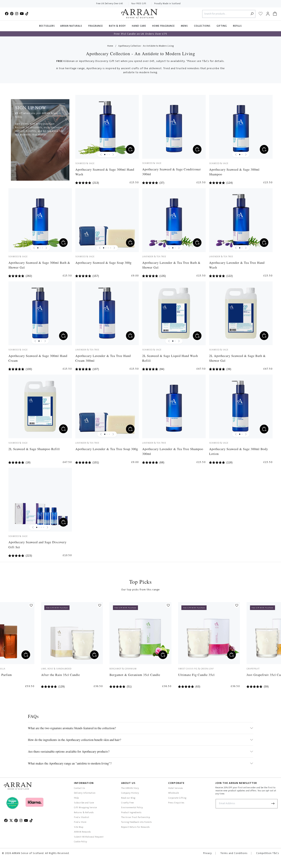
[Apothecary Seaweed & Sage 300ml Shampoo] (241, 127)
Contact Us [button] (79, 788)
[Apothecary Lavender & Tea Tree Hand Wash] (241, 220)
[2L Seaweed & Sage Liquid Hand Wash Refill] (174, 313)
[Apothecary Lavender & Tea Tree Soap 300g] (107, 406)
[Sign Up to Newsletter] (273, 803)
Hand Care (139, 26)
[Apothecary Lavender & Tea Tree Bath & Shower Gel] (174, 220)
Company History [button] (130, 793)
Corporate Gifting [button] (177, 798)
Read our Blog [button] (128, 798)
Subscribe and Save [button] (84, 803)
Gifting (222, 26)
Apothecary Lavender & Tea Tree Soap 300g (106, 449)
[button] (275, 13)
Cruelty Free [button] (127, 803)
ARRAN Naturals (71, 26)
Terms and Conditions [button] (234, 853)
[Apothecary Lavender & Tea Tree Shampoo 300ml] (174, 406)
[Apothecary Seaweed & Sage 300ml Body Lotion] (241, 406)
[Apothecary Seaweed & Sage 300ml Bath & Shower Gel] (40, 220)
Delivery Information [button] (85, 793)
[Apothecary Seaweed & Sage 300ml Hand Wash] (107, 127)
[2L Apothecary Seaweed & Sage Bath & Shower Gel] (241, 313)
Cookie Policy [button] (80, 842)
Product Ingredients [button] (131, 813)
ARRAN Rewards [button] (82, 832)
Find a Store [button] (80, 822)
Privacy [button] (207, 853)
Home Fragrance (163, 26)
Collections (202, 26)
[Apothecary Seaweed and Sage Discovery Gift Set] (40, 500)
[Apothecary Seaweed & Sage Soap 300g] (107, 220)
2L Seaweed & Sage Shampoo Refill (34, 449)
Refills (237, 26)
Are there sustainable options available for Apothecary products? (68, 751)
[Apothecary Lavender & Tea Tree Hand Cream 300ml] (107, 313)
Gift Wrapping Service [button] (85, 808)
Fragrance (96, 26)
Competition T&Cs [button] (267, 853)
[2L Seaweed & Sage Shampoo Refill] (40, 406)
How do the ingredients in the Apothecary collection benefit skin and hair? (74, 739)
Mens (185, 26)
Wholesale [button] (173, 793)
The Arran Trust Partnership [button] (135, 817)
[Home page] (139, 13)
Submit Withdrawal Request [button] (89, 837)
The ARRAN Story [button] (130, 788)
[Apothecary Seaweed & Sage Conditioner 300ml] (174, 127)
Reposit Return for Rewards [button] (135, 827)
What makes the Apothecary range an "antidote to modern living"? (69, 763)
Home (110, 46)
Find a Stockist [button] (81, 817)
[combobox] (225, 14)
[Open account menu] (268, 13)
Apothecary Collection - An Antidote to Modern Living (146, 46)
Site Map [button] (78, 827)
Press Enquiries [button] (176, 803)
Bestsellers (47, 26)
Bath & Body (118, 26)
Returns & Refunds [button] (84, 813)
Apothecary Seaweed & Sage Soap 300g (103, 262)
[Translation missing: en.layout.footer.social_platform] (6, 13)
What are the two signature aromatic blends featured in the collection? (72, 728)
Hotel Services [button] (175, 788)
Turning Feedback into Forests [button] (136, 822)
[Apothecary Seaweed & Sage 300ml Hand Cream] (40, 313)
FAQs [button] (76, 798)
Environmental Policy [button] (132, 808)
